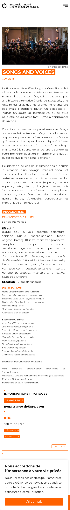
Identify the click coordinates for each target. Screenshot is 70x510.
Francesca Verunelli (19, 217)
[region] (34, 485)
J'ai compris (34, 501)
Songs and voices (14, 221)
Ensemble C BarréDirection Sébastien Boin (24, 5)
